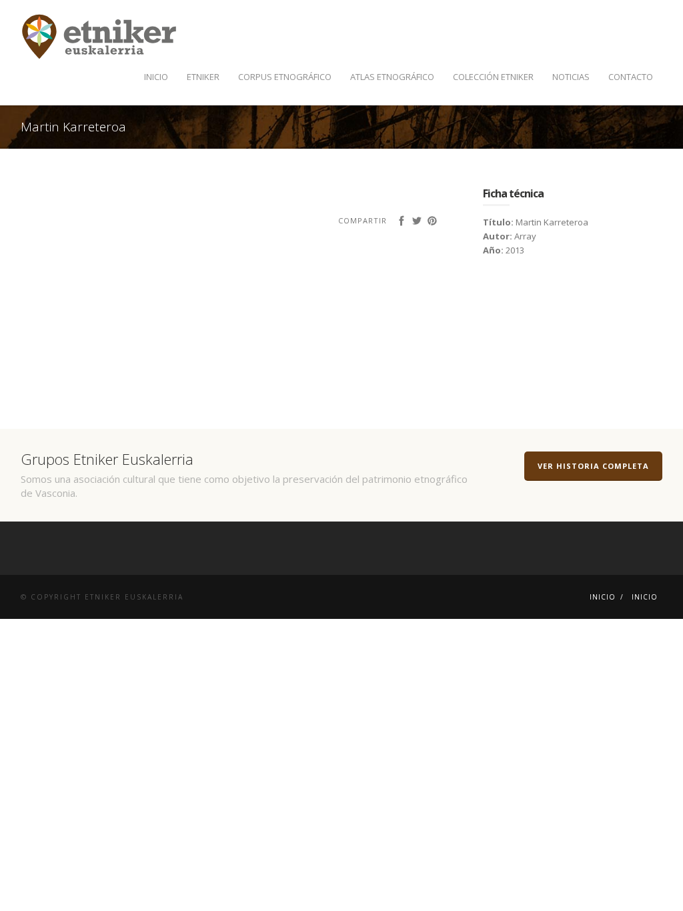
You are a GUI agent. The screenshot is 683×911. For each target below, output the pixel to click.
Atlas (392, 77)
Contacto (630, 77)
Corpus (284, 77)
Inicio (156, 77)
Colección (493, 77)
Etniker (203, 77)
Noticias (571, 77)
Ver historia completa (593, 466)
